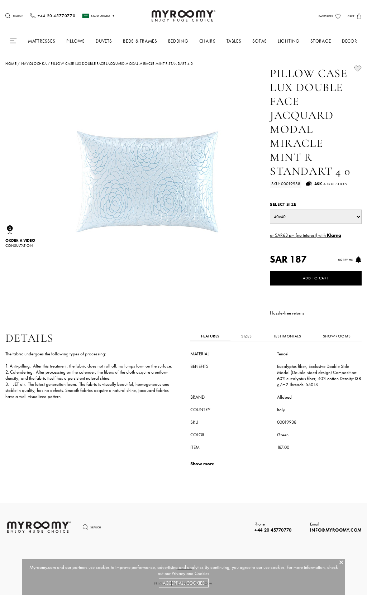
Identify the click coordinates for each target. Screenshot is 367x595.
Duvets (104, 41)
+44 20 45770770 (273, 530)
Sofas (259, 41)
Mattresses (41, 41)
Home (11, 64)
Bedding (178, 41)
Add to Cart (316, 277)
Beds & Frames (140, 41)
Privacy (178, 573)
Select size (283, 204)
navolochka (34, 64)
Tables (234, 41)
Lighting (289, 41)
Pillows (75, 41)
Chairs (207, 41)
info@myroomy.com (336, 530)
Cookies (202, 573)
